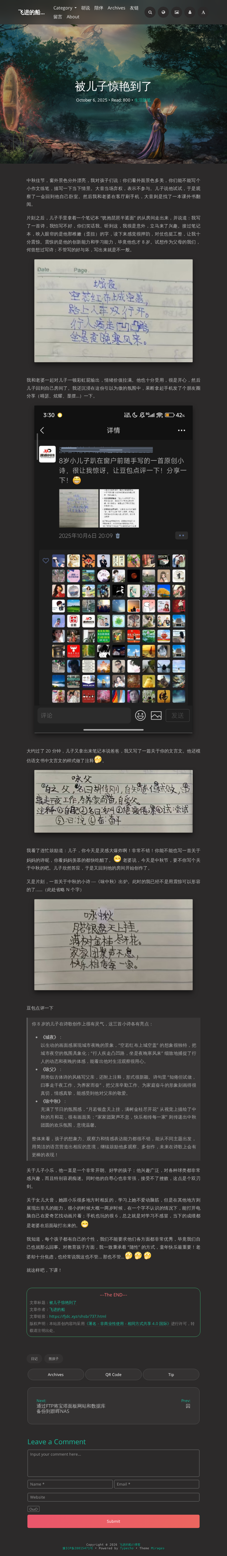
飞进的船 (57, 1309)
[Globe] (163, 12)
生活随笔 (142, 100)
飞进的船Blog (32, 12)
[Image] (176, 12)
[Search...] (150, 12)
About (73, 17)
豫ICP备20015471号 (78, 1548)
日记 (34, 1358)
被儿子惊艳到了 (63, 1302)
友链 (134, 8)
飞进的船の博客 (130, 1545)
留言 (57, 17)
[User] (189, 12)
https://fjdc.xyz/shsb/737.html (77, 1316)
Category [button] (63, 8)
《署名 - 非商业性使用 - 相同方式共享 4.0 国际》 (128, 1323)
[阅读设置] (203, 12)
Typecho (127, 1548)
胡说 (85, 8)
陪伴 (98, 8)
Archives (116, 8)
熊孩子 (54, 1358)
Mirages (158, 1548)
